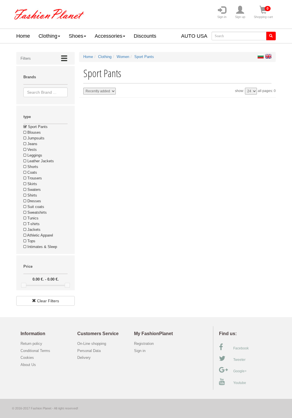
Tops (30, 241)
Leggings (34, 155)
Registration (144, 343)
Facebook (241, 348)
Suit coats (35, 207)
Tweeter (239, 360)
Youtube (239, 383)
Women (123, 57)
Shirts (31, 195)
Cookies (27, 357)
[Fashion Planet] (49, 13)
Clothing (47, 36)
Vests (31, 149)
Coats (31, 172)
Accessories (108, 36)
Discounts (145, 36)
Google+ (240, 371)
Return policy (31, 343)
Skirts (31, 184)
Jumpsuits (35, 138)
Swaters (33, 189)
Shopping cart (263, 13)
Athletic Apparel (39, 235)
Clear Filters (47, 301)
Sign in (221, 17)
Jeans (31, 144)
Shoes (76, 36)
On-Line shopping (93, 343)
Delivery (84, 357)
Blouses (33, 132)
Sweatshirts (36, 212)
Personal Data (89, 351)
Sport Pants (37, 127)
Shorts (32, 167)
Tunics (32, 218)
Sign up (240, 17)
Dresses (33, 201)
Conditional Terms (35, 351)
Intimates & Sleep (41, 247)
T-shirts (33, 224)
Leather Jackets (40, 161)
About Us (28, 365)
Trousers (34, 178)
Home (23, 36)
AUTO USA (194, 36)
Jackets (33, 229)
